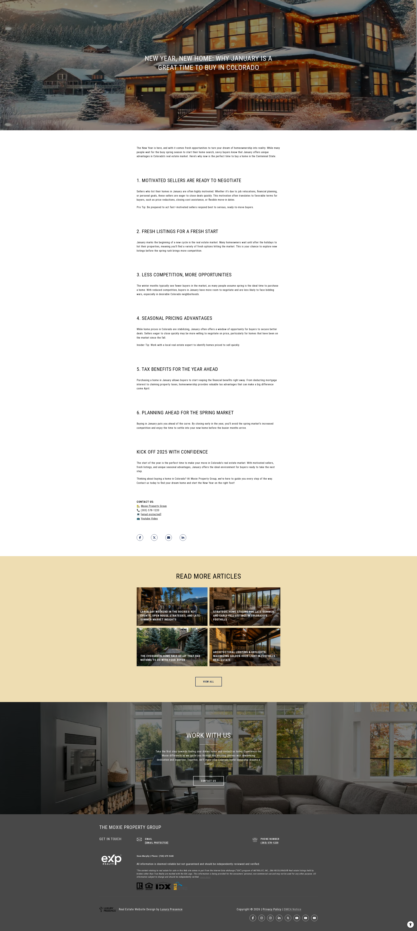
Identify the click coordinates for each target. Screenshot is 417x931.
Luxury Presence (171, 909)
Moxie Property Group (154, 506)
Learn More (205, 877)
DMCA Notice (292, 909)
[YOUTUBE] (297, 918)
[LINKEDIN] (279, 918)
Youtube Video (149, 518)
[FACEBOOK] (253, 918)
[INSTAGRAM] (261, 918)
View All (208, 681)
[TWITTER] (288, 918)
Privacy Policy (272, 909)
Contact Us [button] (208, 781)
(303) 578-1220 (269, 842)
